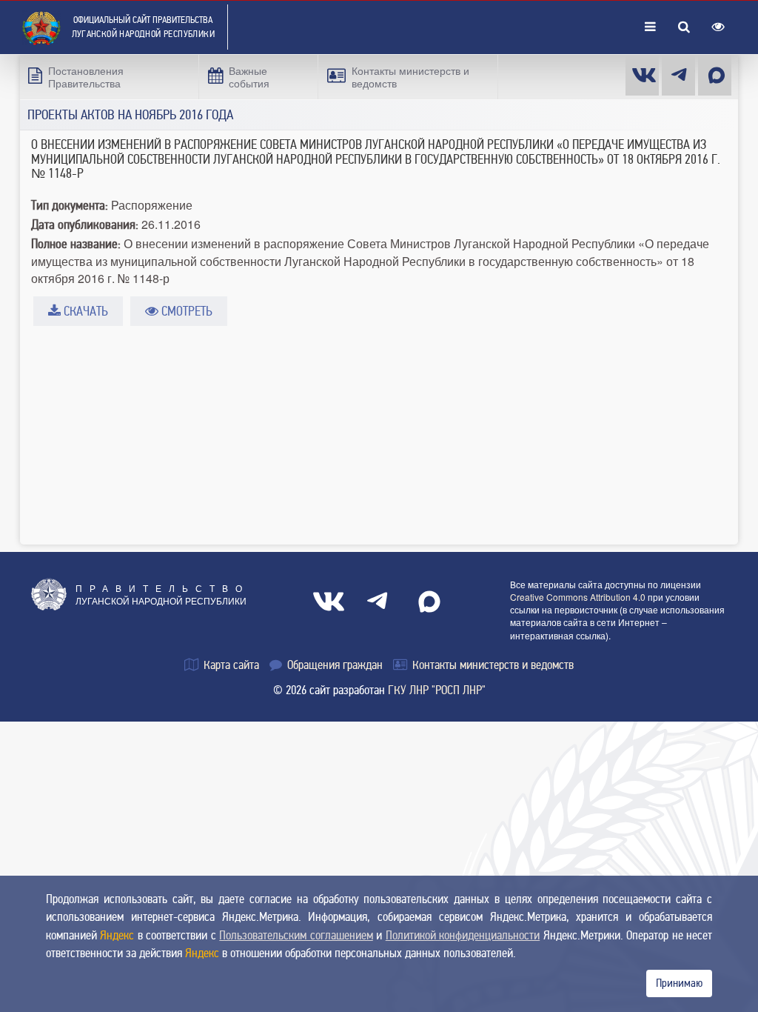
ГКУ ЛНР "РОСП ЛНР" (437, 690)
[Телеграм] (678, 75)
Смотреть (185, 311)
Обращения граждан (333, 665)
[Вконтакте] (642, 75)
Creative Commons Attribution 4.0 (577, 596)
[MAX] (714, 75)
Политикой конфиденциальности (463, 935)
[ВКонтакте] (328, 601)
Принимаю (679, 983)
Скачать (84, 311)
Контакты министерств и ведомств (491, 665)
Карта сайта (230, 665)
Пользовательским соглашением (295, 935)
